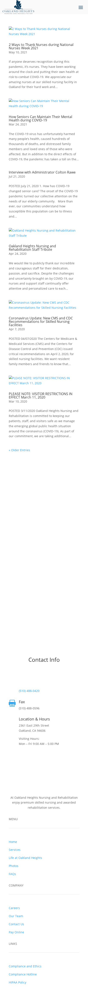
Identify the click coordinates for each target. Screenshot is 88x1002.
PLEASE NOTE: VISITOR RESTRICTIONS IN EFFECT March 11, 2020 (40, 395)
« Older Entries (19, 450)
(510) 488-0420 (29, 691)
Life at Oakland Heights (25, 858)
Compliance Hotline (23, 974)
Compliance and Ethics (25, 966)
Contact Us (16, 924)
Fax (22, 701)
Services (15, 850)
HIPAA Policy (17, 982)
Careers (14, 908)
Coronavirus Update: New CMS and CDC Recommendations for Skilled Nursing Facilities (41, 321)
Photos (13, 866)
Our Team (16, 916)
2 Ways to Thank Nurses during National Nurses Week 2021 (41, 46)
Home (13, 842)
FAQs (12, 874)
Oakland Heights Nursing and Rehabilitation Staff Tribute (32, 248)
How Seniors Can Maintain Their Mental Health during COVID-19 (40, 118)
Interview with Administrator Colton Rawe (42, 172)
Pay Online (16, 932)
